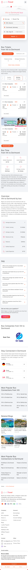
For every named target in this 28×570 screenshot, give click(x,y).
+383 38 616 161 (8, 543)
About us (3, 517)
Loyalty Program (5, 524)
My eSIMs (15, 515)
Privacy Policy (16, 543)
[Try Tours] (19, 337)
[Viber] (2, 546)
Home (2, 486)
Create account (17, 520)
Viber (5, 546)
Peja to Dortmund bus (7, 468)
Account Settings (17, 517)
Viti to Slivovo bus (6, 405)
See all (24, 416)
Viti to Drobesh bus (6, 397)
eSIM (2, 513)
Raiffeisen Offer (5, 529)
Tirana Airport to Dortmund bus (6, 473)
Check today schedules (14, 65)
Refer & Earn (4, 527)
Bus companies (5, 515)
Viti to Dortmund (8, 53)
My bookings (16, 513)
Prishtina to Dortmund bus (7, 463)
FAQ (2, 534)
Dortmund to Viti (20, 53)
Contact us (5, 316)
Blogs (2, 522)
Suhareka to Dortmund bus (7, 478)
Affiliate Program (5, 532)
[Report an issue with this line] (24, 84)
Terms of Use (16, 541)
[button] (14, 266)
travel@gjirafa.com (8, 541)
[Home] (7, 2)
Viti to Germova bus (7, 402)
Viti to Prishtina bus (6, 394)
